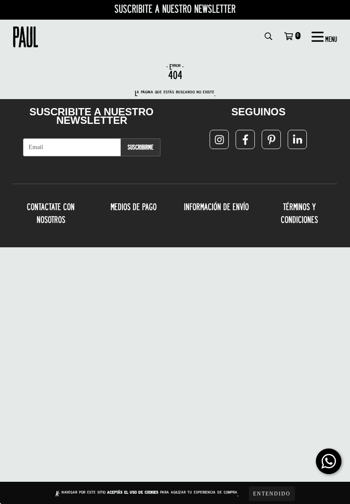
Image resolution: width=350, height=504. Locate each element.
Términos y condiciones (299, 214)
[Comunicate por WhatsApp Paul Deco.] (328, 461)
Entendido (272, 494)
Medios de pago (134, 207)
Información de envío (216, 207)
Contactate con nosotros (51, 214)
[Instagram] (219, 139)
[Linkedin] (297, 139)
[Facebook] (245, 139)
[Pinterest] (271, 139)
